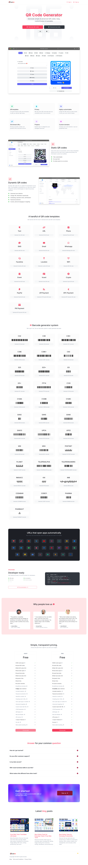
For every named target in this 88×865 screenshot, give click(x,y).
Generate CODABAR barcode (19, 501)
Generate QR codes (33, 27)
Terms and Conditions (18, 859)
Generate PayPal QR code (19, 297)
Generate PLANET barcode (19, 469)
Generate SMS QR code (20, 250)
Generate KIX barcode (44, 485)
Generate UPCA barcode (44, 438)
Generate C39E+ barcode (44, 359)
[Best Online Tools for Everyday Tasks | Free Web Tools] (44, 833)
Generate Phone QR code (68, 235)
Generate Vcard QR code (44, 281)
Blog (11, 859)
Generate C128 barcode (68, 391)
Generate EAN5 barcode (44, 422)
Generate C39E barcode (19, 359)
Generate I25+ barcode (19, 391)
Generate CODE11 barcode (44, 501)
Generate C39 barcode (44, 344)
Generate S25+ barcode (44, 375)
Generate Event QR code (19, 281)
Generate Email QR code (44, 250)
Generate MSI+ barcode (44, 454)
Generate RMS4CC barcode (19, 485)
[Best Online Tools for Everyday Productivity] (68, 833)
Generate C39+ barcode (68, 344)
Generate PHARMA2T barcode (19, 517)
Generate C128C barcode (68, 407)
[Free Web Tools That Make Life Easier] (19, 833)
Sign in (69, 2)
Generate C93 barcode (68, 359)
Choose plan (26, 730)
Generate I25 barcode (68, 375)
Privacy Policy (28, 859)
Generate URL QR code (44, 235)
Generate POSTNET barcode (68, 454)
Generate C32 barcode (19, 344)
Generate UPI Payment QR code (44, 297)
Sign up (77, 2)
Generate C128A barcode (19, 407)
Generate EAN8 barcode (68, 422)
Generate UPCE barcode (68, 438)
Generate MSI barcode (19, 454)
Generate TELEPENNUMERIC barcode (68, 469)
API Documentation (22, 587)
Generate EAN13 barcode (19, 438)
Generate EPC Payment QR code (68, 297)
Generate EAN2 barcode (19, 422)
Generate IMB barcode (68, 485)
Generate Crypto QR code (68, 281)
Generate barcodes (55, 27)
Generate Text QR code (19, 235)
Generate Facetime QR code (20, 266)
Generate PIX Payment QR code (19, 312)
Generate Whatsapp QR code (68, 250)
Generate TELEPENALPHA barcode (44, 469)
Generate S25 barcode (19, 375)
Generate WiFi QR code (68, 266)
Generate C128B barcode (44, 407)
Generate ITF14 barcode (44, 391)
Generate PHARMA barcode (68, 501)
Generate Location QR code (44, 266)
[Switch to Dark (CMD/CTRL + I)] (77, 853)
